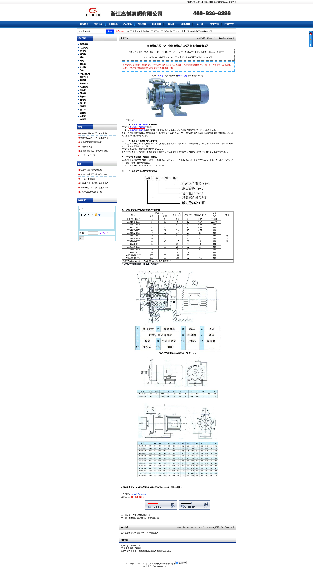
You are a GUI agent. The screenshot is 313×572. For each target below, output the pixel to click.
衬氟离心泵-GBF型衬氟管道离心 (94, 133)
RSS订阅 (216, 2)
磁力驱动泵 (182, 57)
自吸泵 (83, 116)
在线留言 (224, 2)
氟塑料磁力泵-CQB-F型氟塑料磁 (94, 138)
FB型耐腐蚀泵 (86, 146)
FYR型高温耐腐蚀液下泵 (91, 192)
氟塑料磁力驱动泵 (157, 57)
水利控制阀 (85, 74)
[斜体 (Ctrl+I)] (85, 214)
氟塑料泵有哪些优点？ (130, 545)
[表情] (96, 214)
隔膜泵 (83, 106)
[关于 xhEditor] (99, 214)
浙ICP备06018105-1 (161, 566)
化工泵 (83, 109)
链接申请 (232, 2)
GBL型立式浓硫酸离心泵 (91, 142)
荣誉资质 (214, 24)
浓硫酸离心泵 (169, 31)
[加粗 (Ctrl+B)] (81, 214)
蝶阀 (82, 60)
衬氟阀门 (84, 83)
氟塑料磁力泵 (171, 57)
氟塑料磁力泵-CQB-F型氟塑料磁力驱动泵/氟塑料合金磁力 (146, 551)
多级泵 (83, 119)
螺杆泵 (83, 96)
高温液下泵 (137, 31)
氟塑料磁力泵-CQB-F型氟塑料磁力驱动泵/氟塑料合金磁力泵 (147, 487)
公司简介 (98, 24)
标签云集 (199, 2)
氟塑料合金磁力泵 (204, 57)
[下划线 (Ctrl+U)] (88, 214)
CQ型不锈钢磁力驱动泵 (131, 548)
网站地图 (208, 2)
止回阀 (83, 67)
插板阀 (83, 80)
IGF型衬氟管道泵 (87, 155)
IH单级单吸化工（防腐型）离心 (94, 151)
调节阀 (83, 54)
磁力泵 (83, 113)
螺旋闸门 (84, 77)
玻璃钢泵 (185, 24)
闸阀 (82, 70)
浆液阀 (83, 51)
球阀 (82, 57)
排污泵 (83, 100)
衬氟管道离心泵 (182, 31)
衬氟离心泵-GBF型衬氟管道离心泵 (144, 518)
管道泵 (83, 93)
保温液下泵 (148, 31)
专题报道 (191, 2)
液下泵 (200, 24)
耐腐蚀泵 (156, 24)
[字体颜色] (92, 214)
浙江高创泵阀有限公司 (165, 564)
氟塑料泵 (192, 57)
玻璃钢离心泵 (206, 31)
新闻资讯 (113, 24)
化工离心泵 (158, 31)
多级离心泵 (195, 31)
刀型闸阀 (142, 24)
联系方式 (229, 24)
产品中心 (127, 24)
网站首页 (84, 24)
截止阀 (83, 64)
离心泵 (171, 24)
